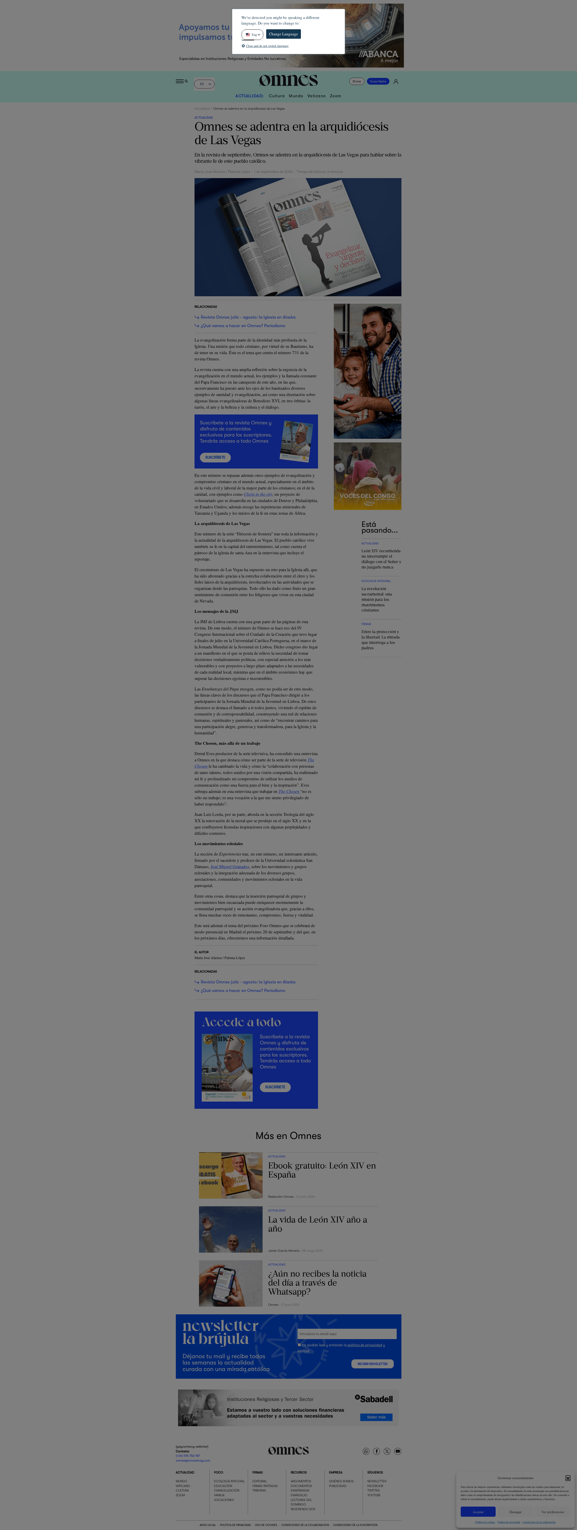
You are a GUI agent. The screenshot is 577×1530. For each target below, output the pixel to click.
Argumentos (301, 1481)
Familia (219, 1495)
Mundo (296, 96)
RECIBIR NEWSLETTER (372, 1363)
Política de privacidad (508, 1522)
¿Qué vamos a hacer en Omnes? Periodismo (243, 325)
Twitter (373, 1490)
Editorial (259, 1481)
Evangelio (299, 1495)
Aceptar (478, 1512)
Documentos (301, 1486)
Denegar (516, 1512)
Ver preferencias (552, 1512)
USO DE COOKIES (266, 1525)
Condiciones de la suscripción (355, 1525)
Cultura (277, 96)
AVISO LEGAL (208, 1525)
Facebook (375, 1486)
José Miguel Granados (230, 866)
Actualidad (202, 108)
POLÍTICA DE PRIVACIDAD (235, 1525)
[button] (568, 1478)
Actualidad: (250, 96)
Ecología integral (229, 1481)
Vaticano (316, 96)
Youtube (374, 1495)
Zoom (335, 96)
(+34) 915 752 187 (188, 1456)
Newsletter (376, 1481)
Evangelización (226, 1490)
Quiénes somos (341, 1481)
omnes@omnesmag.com (193, 1460)
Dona (357, 81)
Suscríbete (378, 81)
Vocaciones (224, 1500)
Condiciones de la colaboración (539, 1522)
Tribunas (259, 1490)
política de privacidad (365, 1345)
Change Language (283, 33)
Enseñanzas (300, 1490)
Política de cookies (485, 1522)
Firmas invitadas (265, 1486)
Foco (218, 1472)
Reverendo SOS (303, 1509)
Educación (223, 1486)
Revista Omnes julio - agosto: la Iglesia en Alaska (248, 317)
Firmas (257, 1472)
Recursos (299, 1472)
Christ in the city (258, 494)
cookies (303, 1350)
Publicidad (337, 1486)
